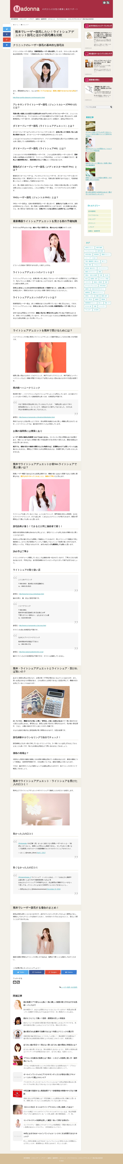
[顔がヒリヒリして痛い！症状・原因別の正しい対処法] (18, 1021)
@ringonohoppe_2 (24, 877)
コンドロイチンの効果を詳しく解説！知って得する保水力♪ (46, 1120)
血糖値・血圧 (94, 278)
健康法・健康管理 (41, 19)
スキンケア (23, 19)
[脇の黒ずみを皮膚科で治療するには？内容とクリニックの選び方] (18, 1034)
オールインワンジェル (91, 285)
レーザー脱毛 (65, 987)
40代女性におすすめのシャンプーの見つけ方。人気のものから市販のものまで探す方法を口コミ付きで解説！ (103, 35)
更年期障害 (14, 19)
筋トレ (100, 303)
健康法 (87, 289)
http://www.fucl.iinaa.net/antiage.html (31, 594)
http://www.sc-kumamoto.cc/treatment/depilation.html (37, 417)
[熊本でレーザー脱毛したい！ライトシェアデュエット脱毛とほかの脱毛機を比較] (7, 45)
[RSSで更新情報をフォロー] (108, 2)
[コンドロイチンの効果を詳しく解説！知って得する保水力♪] (18, 1123)
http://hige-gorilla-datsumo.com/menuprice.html (29, 97)
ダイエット (51, 19)
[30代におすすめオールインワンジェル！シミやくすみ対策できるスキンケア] (18, 1136)
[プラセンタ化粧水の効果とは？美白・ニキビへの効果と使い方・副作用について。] (18, 1060)
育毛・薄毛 (88, 264)
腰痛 (97, 296)
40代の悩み (88, 254)
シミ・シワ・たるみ (90, 258)
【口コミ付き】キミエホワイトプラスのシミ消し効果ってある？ (49, 1107)
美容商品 (96, 254)
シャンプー (102, 306)
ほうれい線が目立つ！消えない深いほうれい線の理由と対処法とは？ (50, 1045)
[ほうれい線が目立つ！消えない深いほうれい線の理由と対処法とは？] (18, 1047)
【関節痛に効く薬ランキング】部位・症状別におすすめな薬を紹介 (102, 88)
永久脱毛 (74, 987)
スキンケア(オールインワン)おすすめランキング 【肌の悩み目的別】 (102, 62)
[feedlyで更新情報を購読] (104, 2)
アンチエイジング (90, 251)
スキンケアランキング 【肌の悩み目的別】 (81, 19)
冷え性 (106, 275)
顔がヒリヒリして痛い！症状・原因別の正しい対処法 (44, 1018)
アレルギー (88, 309)
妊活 (86, 278)
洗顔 (106, 282)
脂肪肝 (97, 299)
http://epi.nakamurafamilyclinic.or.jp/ (31, 652)
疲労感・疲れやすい (90, 268)
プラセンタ (97, 264)
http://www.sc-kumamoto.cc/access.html (32, 625)
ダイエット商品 (104, 278)
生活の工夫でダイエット (98, 289)
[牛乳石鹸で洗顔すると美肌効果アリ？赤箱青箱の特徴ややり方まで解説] (18, 1093)
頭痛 (95, 306)
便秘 (100, 271)
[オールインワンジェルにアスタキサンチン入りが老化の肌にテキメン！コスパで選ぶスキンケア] (18, 1077)
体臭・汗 (107, 303)
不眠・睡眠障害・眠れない (92, 261)
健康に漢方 (104, 296)
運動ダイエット (106, 254)
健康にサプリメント (90, 271)
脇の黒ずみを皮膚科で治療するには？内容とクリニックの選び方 (49, 1032)
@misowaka (22, 843)
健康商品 (87, 292)
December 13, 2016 (53, 889)
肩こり (104, 261)
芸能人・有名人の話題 (91, 275)
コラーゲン (88, 282)
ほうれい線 (88, 306)
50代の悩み (103, 285)
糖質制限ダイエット (90, 303)
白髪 (101, 275)
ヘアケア (31, 19)
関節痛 (103, 299)
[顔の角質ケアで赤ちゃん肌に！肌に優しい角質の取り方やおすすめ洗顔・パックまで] (18, 1004)
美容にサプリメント (98, 292)
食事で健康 (99, 247)
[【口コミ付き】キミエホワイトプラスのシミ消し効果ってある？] (18, 1109)
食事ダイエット (89, 247)
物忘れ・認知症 (98, 282)
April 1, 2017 (41, 853)
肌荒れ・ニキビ (89, 296)
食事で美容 (100, 251)
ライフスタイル (61, 19)
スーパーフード (103, 268)
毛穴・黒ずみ (88, 299)
